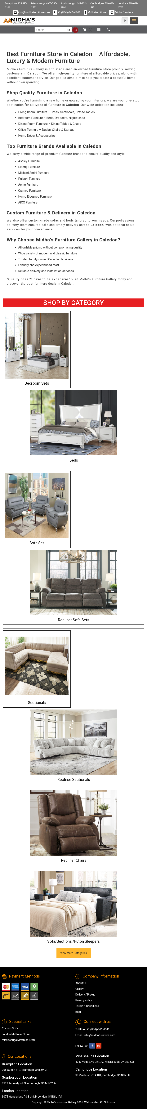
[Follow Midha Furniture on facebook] (92, 1045)
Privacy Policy (83, 1000)
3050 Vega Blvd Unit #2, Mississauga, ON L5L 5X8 (105, 1061)
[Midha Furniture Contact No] (109, 29)
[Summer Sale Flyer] (98, 29)
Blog (78, 1011)
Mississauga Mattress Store (19, 1039)
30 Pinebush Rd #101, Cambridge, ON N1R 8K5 (103, 1075)
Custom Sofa (10, 1028)
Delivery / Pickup (85, 994)
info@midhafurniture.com (34, 12)
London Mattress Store (16, 1034)
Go (75, 30)
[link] (134, 20)
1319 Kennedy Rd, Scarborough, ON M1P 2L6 (29, 1083)
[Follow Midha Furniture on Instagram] (98, 1045)
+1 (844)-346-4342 (68, 12)
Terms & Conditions (87, 1006)
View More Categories (73, 953)
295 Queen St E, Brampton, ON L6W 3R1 (26, 1069)
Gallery (79, 988)
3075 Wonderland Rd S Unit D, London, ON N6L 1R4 (32, 1096)
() (90, 29)
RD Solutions (107, 1102)
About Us (81, 983)
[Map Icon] (125, 20)
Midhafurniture (96, 12)
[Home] (19, 21)
